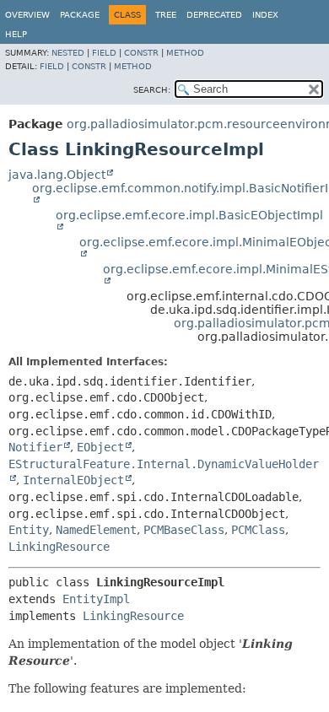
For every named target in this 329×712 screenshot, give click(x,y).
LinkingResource (59, 546)
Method (185, 52)
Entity (28, 530)
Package (80, 14)
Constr (141, 52)
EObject (100, 447)
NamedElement (96, 530)
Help (16, 34)
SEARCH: (151, 89)
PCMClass (258, 530)
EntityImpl (96, 599)
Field (104, 52)
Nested (67, 52)
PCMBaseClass (183, 530)
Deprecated (214, 14)
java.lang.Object (56, 174)
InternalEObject (73, 480)
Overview (27, 14)
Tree (165, 14)
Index (265, 14)
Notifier (35, 447)
